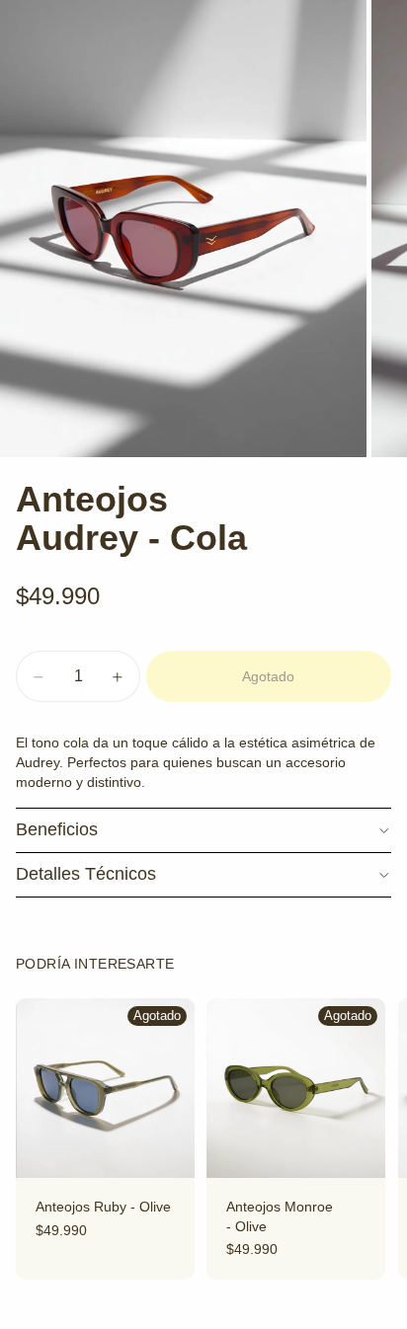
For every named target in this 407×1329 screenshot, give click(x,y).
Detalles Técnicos (86, 874)
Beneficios (57, 829)
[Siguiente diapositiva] (369, 1138)
